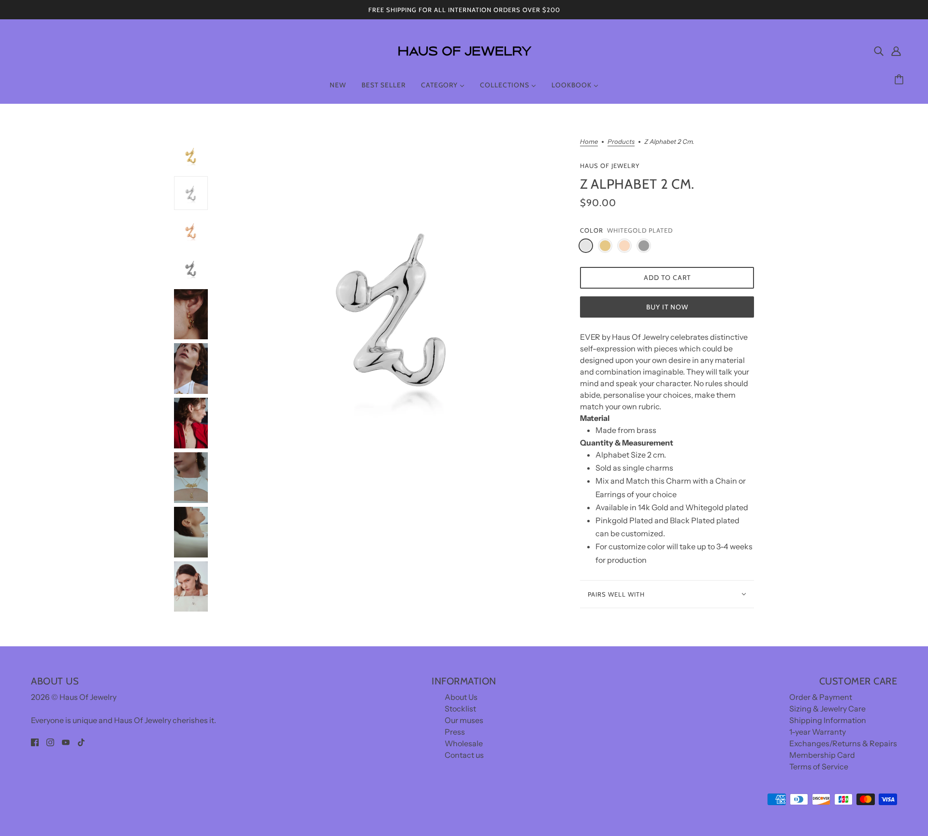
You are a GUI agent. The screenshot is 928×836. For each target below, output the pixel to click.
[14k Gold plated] (605, 245)
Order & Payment (820, 697)
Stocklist (460, 708)
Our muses (464, 720)
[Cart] (900, 79)
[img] (878, 50)
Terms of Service (818, 766)
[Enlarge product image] (394, 309)
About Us (461, 697)
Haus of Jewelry (609, 165)
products (621, 142)
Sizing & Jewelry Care (827, 708)
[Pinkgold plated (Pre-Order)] (624, 245)
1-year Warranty (817, 732)
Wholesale (464, 743)
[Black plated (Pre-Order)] (644, 245)
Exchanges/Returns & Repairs (843, 743)
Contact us (464, 755)
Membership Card (822, 755)
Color (591, 230)
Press (455, 732)
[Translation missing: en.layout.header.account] (896, 50)
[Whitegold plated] (586, 245)
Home (589, 142)
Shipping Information (827, 720)
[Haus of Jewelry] (464, 63)
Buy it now (667, 307)
